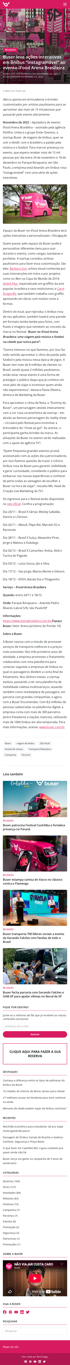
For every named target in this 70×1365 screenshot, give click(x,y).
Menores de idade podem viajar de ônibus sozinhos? (34, 1108)
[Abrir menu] (65, 4)
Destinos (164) (11, 1181)
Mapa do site (10, 1346)
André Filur (10, 284)
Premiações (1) (11, 1244)
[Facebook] (4, 1312)
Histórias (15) (10, 1204)
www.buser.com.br (52, 727)
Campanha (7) (11, 1210)
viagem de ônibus (25, 743)
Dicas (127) (9, 1187)
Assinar (35, 1034)
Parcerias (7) (10, 1215)
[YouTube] (16, 1312)
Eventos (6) (9, 1221)
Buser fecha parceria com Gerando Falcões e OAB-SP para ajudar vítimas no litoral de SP (33, 994)
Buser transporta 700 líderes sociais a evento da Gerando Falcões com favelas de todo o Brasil (33, 938)
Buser (8, 743)
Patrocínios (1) (11, 1238)
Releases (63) (10, 1198)
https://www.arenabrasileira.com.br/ (27, 621)
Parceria (26, 754)
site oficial (14, 504)
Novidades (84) (12, 1192)
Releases (10, 49)
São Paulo (45, 743)
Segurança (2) (11, 1233)
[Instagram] (10, 1312)
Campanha (10, 754)
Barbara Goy (18, 269)
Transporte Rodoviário (40, 749)
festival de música (14, 749)
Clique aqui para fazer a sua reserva (35, 1053)
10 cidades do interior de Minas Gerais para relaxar (34, 1091)
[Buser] (6, 4)
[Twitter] (27, 1312)
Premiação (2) (11, 1227)
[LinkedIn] (22, 1312)
